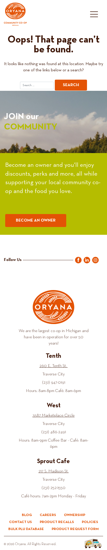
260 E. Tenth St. (53, 366)
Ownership (74, 515)
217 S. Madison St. (53, 471)
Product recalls (57, 522)
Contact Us (20, 522)
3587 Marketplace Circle (53, 416)
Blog (27, 515)
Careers (48, 515)
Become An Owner (36, 220)
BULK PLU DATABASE (26, 529)
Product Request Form (75, 529)
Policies (90, 522)
